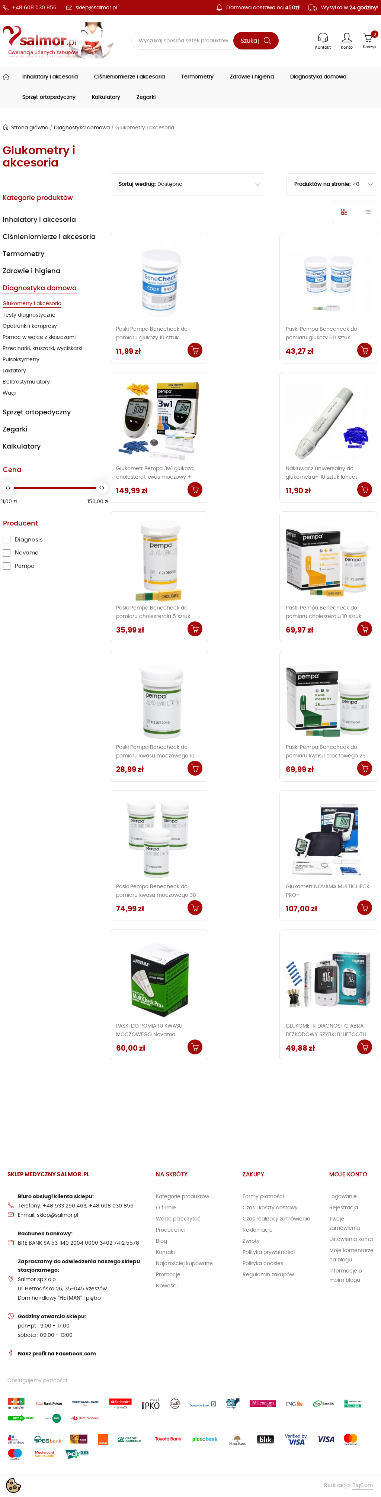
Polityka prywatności (269, 1252)
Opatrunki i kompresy (30, 326)
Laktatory (14, 371)
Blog (161, 1241)
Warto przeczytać (178, 1219)
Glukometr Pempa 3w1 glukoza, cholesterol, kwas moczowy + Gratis (155, 477)
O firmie (166, 1207)
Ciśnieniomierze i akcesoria (129, 77)
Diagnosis (29, 540)
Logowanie (343, 1196)
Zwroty (251, 1241)
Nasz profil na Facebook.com (57, 1354)
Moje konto (348, 1174)
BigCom (362, 1485)
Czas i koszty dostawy (270, 1207)
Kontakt (165, 1252)
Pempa (25, 566)
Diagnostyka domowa (318, 77)
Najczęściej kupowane (184, 1263)
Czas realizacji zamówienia (276, 1219)
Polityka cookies (263, 1263)
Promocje (168, 1274)
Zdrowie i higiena (252, 77)
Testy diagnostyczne (29, 315)
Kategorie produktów (38, 198)
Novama (27, 553)
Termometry (197, 77)
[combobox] (365, 184)
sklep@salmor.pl (96, 7)
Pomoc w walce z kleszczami (39, 337)
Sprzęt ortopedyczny (49, 97)
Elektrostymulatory (26, 382)
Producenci (170, 1230)
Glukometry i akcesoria (32, 303)
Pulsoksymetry (21, 359)
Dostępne (169, 184)
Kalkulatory (106, 97)
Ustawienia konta (351, 1239)
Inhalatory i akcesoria (50, 77)
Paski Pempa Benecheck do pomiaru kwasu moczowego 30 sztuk (156, 895)
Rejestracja (343, 1207)
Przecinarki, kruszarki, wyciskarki (42, 348)
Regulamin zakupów (268, 1274)
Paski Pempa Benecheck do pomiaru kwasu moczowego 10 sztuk (155, 756)
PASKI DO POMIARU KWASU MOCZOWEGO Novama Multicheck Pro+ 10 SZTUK (149, 1035)
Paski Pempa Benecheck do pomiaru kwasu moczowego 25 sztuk (326, 756)
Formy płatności (263, 1196)
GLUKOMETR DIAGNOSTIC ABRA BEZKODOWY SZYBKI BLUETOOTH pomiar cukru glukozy (326, 1035)
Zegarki (146, 97)
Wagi (9, 393)
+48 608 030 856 (34, 7)
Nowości (166, 1286)
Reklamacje (258, 1230)
